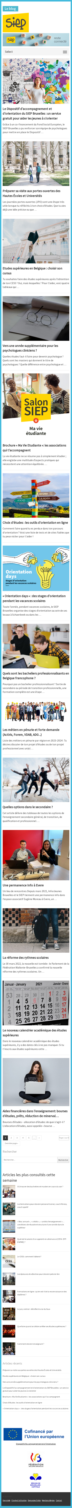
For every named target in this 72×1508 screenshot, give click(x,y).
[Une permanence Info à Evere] (36, 855)
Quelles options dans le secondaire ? (28, 807)
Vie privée (6, 1500)
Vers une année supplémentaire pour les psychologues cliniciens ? (30, 1382)
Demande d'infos (34, 1500)
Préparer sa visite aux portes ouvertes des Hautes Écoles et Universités (32, 1370)
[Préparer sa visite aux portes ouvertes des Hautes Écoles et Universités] (36, 163)
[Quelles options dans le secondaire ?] (36, 780)
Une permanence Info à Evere (23, 885)
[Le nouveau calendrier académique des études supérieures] (36, 1003)
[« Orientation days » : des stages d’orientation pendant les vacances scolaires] (36, 568)
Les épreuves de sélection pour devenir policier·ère (38, 1274)
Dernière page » (11, 1143)
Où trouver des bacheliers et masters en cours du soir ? (40, 1186)
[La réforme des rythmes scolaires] (36, 930)
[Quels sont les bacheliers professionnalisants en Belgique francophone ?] (36, 646)
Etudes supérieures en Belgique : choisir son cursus (24, 1376)
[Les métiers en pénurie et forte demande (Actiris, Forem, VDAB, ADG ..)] (36, 713)
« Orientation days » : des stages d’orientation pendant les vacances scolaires (35, 1408)
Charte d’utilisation (19, 1500)
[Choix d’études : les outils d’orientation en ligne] (36, 495)
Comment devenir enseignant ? (30, 1344)
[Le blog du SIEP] (36, 19)
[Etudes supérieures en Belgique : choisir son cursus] (36, 241)
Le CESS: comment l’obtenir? (29, 1256)
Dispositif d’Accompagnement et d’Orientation (36, 1444)
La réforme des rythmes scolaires (26, 958)
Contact (59, 1500)
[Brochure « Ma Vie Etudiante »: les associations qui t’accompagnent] (36, 406)
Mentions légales (48, 1500)
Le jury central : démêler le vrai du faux (33, 1309)
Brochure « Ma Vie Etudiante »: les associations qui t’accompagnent (31, 1396)
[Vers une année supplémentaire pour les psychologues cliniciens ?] (36, 318)
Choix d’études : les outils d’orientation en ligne (35, 523)
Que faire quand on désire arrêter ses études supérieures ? (41, 1326)
